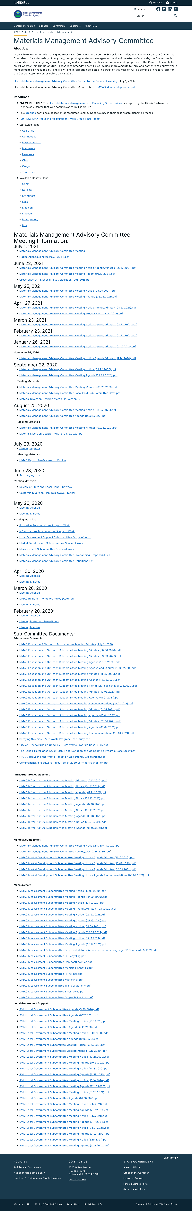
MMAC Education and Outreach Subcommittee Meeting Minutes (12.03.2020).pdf (70, 691)
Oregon (27, 166)
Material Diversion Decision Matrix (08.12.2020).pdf (51, 433)
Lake (25, 201)
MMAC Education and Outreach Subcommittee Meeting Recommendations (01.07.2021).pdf (76, 703)
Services (174, 3)
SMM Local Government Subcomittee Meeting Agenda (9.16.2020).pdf (63, 1050)
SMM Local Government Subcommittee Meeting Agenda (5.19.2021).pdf (64, 1145)
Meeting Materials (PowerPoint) (39, 621)
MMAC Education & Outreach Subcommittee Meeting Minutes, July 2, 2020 (66, 644)
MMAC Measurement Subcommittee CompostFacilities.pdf (55, 961)
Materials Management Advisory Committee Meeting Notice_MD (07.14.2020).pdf (69, 845)
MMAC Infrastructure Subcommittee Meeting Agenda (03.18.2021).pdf (63, 816)
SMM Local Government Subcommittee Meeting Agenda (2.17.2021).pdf (63, 1109)
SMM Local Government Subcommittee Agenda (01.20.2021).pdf (59, 1098)
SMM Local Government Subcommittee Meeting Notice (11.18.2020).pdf (64, 1068)
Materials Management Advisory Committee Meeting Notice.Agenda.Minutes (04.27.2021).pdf (77, 307)
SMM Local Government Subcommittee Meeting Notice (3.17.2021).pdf (63, 1115)
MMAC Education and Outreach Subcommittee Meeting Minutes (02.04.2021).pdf (70, 721)
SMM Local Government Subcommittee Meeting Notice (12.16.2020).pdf (64, 1080)
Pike (24, 225)
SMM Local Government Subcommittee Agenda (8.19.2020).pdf (58, 1038)
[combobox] (143, 9)
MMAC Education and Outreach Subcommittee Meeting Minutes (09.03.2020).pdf (70, 656)
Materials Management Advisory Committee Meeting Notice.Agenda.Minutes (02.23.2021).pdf (78, 335)
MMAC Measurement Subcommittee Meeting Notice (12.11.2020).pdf (61, 902)
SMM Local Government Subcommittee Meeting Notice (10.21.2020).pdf (64, 1056)
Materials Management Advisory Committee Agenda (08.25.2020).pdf (63, 415)
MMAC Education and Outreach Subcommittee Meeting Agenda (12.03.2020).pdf (69, 679)
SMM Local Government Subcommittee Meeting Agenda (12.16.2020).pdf (64, 1086)
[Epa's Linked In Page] (170, 9)
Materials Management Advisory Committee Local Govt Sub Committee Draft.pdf (69, 393)
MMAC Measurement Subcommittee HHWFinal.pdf (50, 973)
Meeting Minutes (29, 513)
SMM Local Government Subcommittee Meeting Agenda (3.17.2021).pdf (63, 1121)
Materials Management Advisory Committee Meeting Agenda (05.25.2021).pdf (68, 296)
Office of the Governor (136, 1172)
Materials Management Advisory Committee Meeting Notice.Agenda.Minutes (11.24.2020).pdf (77, 358)
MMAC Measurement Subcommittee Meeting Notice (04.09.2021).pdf (62, 926)
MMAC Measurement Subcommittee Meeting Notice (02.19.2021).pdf (62, 914)
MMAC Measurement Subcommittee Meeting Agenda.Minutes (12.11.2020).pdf (67, 908)
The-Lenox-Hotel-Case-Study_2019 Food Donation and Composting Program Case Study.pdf (77, 750)
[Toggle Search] (175, 15)
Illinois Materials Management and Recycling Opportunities (85, 103)
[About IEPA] (99, 25)
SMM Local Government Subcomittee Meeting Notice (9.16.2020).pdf (62, 1044)
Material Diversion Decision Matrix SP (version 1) (49, 398)
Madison (27, 207)
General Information (24, 25)
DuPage (27, 189)
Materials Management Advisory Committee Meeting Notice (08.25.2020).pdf (67, 409)
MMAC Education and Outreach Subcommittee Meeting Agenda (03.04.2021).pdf (69, 727)
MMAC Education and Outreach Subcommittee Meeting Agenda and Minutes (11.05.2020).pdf (77, 667)
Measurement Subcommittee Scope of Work (46, 549)
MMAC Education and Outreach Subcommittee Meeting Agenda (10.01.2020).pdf (69, 662)
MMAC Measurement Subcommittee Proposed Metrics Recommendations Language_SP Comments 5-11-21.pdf (88, 950)
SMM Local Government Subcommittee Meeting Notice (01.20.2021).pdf (64, 1092)
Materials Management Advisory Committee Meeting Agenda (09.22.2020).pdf (68, 375)
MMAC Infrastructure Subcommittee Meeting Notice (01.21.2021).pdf (62, 786)
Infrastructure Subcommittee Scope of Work (47, 531)
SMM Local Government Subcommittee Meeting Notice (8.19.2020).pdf (63, 1033)
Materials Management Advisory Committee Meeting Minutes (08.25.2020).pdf (68, 387)
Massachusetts (31, 142)
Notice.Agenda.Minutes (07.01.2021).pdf (44, 256)
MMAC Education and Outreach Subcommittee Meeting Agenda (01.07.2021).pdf (69, 697)
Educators (75, 25)
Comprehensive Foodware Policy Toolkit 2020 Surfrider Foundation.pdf (64, 762)
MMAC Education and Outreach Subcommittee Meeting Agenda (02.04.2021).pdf (69, 715)
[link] (158, 9)
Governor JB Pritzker (146, 1204)
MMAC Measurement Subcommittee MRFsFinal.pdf (51, 979)
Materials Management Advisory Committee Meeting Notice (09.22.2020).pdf (67, 369)
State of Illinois (131, 1167)
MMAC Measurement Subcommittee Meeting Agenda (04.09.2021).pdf (63, 932)
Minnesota (28, 148)
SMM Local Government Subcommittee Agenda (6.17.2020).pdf (58, 1015)
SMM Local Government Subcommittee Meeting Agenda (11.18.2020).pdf (64, 1074)
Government (58, 25)
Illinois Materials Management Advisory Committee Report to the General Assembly (66, 81)
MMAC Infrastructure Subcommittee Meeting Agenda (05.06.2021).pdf (63, 827)
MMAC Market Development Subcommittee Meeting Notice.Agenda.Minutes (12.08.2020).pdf (77, 863)
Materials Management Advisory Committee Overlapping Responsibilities (64, 555)
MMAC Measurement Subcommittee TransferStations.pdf (55, 985)
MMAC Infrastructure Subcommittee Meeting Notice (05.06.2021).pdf (62, 821)
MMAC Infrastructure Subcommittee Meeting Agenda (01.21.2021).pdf (62, 792)
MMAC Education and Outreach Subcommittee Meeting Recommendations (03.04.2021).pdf (76, 733)
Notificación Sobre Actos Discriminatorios (37, 1178)
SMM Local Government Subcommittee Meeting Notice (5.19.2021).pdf (63, 1139)
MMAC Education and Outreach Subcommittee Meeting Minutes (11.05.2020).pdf (69, 673)
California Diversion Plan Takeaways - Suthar (47, 492)
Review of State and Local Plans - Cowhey (45, 486)
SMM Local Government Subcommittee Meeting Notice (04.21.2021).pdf (64, 1127)
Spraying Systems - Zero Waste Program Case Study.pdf (54, 739)
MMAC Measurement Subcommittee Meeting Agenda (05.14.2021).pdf (62, 944)
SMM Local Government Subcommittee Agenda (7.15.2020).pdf (58, 1027)
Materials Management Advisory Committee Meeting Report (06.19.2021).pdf (67, 273)
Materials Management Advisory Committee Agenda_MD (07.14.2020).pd (64, 851)
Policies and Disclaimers (27, 1167)
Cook (25, 183)
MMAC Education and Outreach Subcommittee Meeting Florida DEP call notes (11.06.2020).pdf (78, 685)
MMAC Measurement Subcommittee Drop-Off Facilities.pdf (56, 997)
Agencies (157, 3)
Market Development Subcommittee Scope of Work (51, 543)
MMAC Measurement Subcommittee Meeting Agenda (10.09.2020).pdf (63, 896)
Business (43, 25)
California (28, 130)
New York (28, 154)
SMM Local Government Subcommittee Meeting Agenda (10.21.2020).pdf (64, 1062)
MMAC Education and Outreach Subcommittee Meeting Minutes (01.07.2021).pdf (69, 709)
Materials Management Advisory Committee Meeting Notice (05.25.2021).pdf (67, 290)
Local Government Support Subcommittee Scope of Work (55, 537)
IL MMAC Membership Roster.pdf (115, 87)
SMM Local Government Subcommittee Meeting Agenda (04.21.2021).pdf (64, 1133)
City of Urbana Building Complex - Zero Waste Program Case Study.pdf (63, 744)
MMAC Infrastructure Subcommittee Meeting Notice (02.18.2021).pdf (62, 798)
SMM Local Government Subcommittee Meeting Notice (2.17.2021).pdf (63, 1104)
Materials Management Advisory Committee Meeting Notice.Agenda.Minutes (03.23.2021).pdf (78, 324)
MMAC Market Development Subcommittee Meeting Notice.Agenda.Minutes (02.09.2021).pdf (77, 869)
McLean (27, 213)
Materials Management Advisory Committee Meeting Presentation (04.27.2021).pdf (71, 313)
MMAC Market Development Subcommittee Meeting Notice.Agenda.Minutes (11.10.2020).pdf (77, 857)
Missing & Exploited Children (49, 1204)
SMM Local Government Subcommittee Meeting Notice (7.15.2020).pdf (63, 1021)
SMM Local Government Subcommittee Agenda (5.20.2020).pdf (59, 1009)
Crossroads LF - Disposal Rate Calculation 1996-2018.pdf (55, 279)
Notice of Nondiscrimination (29, 1172)
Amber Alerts (73, 1204)
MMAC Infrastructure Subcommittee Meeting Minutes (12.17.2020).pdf (63, 780)
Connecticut (30, 136)
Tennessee (29, 172)
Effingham (28, 195)
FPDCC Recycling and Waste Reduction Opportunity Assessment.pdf (62, 756)
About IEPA (91, 25)
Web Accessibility (22, 1204)
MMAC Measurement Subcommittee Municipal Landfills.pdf (56, 967)
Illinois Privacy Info (93, 1204)
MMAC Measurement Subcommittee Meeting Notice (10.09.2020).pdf (62, 890)
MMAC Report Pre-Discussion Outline (42, 460)
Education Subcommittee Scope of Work (44, 525)
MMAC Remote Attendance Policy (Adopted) (47, 598)
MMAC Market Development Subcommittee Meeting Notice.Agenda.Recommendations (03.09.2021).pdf (84, 875)
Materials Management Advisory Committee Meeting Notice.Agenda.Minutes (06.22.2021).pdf (77, 267)
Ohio (25, 160)
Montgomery (30, 219)
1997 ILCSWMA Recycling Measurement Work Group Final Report (59, 118)
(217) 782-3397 (77, 1179)
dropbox (31, 112)
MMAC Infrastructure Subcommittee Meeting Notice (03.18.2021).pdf (62, 810)
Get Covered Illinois (134, 1189)
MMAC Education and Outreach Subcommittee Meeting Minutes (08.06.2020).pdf (70, 650)
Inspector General (133, 1178)
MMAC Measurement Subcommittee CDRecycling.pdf (52, 956)
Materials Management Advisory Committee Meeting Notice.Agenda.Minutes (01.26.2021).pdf (77, 346)
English (141, 9)
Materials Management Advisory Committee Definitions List (56, 560)
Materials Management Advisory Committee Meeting (52, 250)
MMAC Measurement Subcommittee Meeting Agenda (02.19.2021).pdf (62, 920)
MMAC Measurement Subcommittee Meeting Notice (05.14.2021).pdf (62, 938)
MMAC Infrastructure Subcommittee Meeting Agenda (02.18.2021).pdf (63, 804)
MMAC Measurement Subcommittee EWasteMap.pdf (51, 991)
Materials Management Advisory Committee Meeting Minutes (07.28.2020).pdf (68, 427)
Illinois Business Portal (135, 1183)
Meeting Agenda (29, 448)
